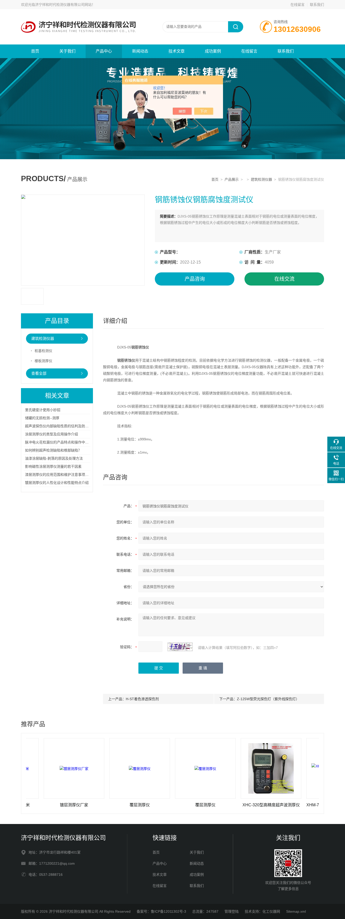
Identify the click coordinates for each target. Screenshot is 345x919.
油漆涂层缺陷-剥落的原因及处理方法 (54, 458)
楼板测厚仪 (43, 361)
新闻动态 (140, 51)
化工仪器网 (271, 911)
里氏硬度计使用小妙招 (42, 410)
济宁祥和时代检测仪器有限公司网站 (63, 5)
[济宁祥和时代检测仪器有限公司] (81, 14)
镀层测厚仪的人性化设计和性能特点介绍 (57, 483)
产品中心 (104, 51)
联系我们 (317, 5)
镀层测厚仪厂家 (57, 805)
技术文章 (176, 51)
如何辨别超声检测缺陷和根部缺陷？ (53, 450)
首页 (35, 51)
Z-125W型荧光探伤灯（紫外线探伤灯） (268, 699)
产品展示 (232, 179)
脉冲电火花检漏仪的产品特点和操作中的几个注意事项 (67, 442)
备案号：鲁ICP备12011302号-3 (161, 911)
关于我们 (67, 51)
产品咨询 (195, 279)
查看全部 (38, 373)
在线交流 (284, 279)
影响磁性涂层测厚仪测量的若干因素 (53, 466)
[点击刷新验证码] (180, 647)
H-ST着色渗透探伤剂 (142, 699)
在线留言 (297, 5)
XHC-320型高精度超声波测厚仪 (254, 805)
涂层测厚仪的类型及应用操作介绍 (51, 434)
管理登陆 (232, 911)
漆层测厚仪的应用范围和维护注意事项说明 (58, 475)
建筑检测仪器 (261, 179)
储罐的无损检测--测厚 (42, 418)
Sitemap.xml (296, 911)
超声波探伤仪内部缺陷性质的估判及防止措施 (60, 426)
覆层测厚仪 (123, 805)
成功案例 (213, 51)
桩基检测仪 (43, 351)
